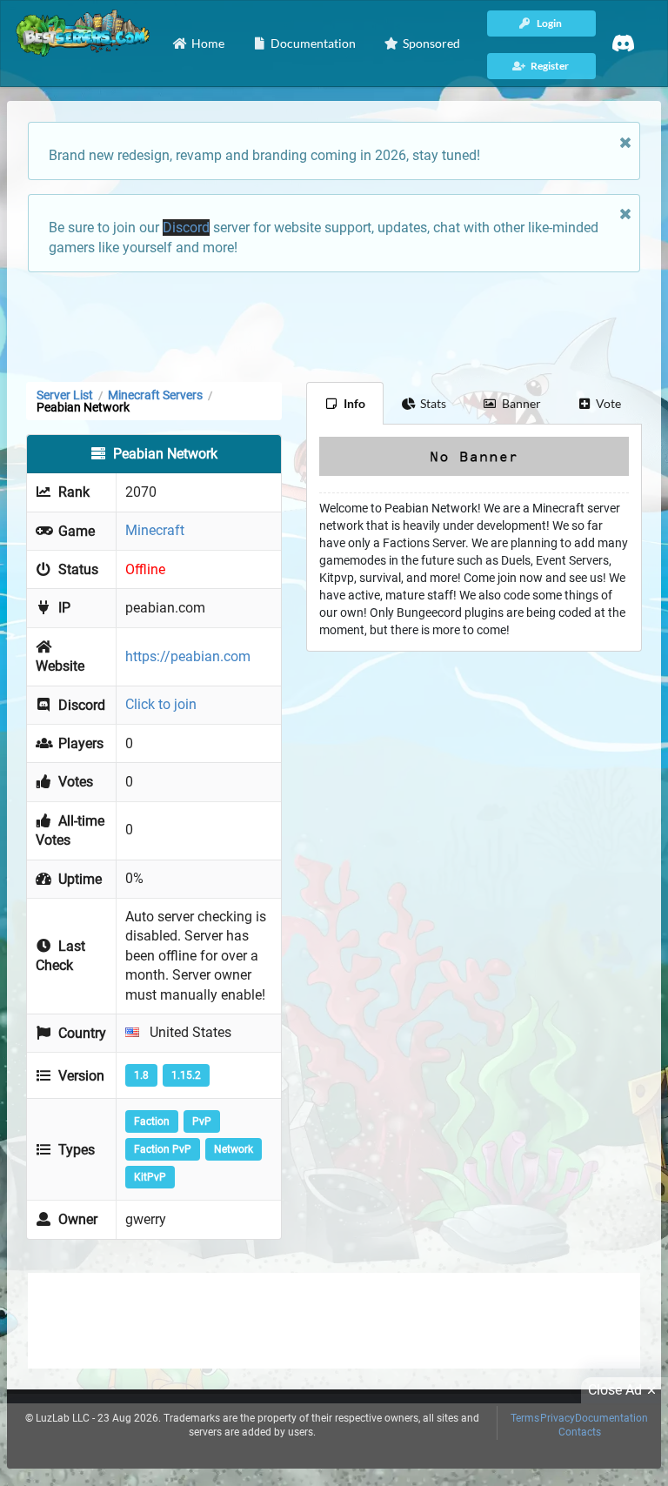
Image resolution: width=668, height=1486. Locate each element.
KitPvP (150, 1177)
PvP (201, 1121)
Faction (152, 1121)
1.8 (141, 1075)
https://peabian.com (187, 656)
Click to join (161, 704)
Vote (608, 403)
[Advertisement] (334, 325)
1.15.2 (186, 1075)
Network (233, 1149)
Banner (521, 403)
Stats (433, 403)
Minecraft (154, 530)
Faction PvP (162, 1149)
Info (354, 403)
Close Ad (615, 1390)
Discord (186, 227)
